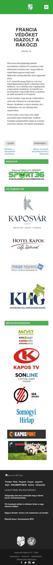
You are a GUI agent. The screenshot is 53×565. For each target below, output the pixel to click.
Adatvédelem (36, 556)
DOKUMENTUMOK (19, 485)
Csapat (30, 481)
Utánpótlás (40, 485)
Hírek (15, 481)
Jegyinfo (39, 481)
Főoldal (8, 481)
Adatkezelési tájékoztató (26, 559)
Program (22, 481)
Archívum (25, 556)
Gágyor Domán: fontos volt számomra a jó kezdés (26, 512)
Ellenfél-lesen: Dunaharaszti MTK (19, 519)
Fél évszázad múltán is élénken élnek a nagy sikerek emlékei (24, 505)
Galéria (31, 485)
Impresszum (15, 556)
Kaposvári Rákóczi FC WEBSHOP (26, 170)
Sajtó (7, 485)
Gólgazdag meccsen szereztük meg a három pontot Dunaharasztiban (24, 496)
